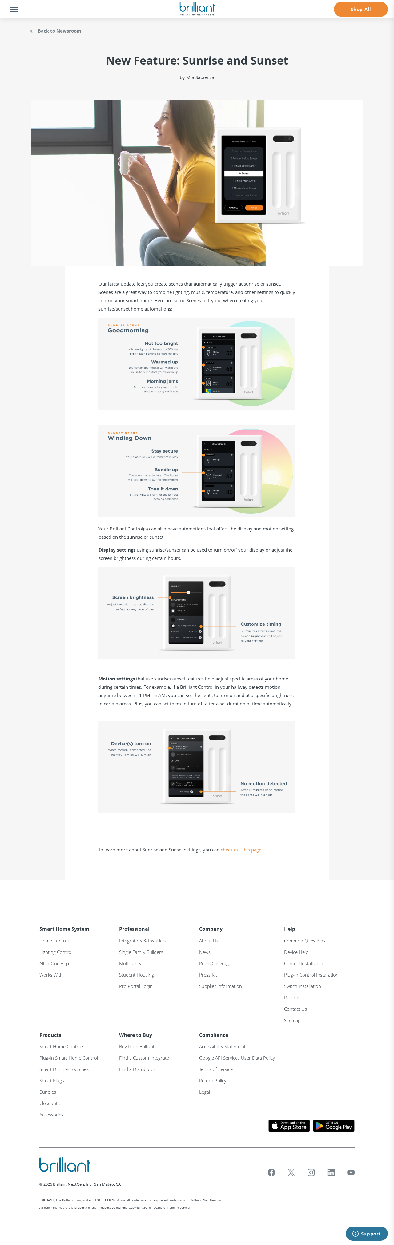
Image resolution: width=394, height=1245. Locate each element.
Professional (134, 929)
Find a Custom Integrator (145, 1058)
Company (211, 929)
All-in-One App (54, 963)
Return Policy (212, 1080)
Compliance (213, 1035)
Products (50, 1035)
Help (289, 929)
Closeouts (49, 1103)
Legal (204, 1092)
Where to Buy (135, 1035)
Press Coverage (215, 963)
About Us (209, 941)
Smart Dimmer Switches (64, 1069)
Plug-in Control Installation (311, 975)
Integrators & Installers (143, 941)
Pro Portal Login (136, 986)
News (205, 952)
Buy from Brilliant (137, 1046)
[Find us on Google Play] (334, 1126)
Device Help (296, 952)
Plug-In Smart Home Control (68, 1058)
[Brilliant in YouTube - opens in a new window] (351, 1173)
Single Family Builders (141, 952)
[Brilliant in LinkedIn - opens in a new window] (331, 1173)
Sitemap (292, 1020)
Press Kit (208, 975)
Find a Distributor (137, 1069)
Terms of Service (216, 1069)
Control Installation (303, 963)
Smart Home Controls (61, 1046)
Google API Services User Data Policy (237, 1058)
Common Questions (304, 941)
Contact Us (295, 1009)
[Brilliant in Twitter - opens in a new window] (291, 1173)
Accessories (51, 1115)
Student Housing (136, 975)
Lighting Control (55, 952)
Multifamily (130, 963)
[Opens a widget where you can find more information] (366, 1234)
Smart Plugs (51, 1080)
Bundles (47, 1092)
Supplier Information (220, 986)
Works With (51, 975)
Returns (292, 997)
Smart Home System (64, 929)
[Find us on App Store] (289, 1126)
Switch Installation (302, 986)
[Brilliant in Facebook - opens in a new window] (271, 1173)
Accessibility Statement (222, 1046)
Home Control (54, 941)
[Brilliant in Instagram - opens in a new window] (311, 1173)
